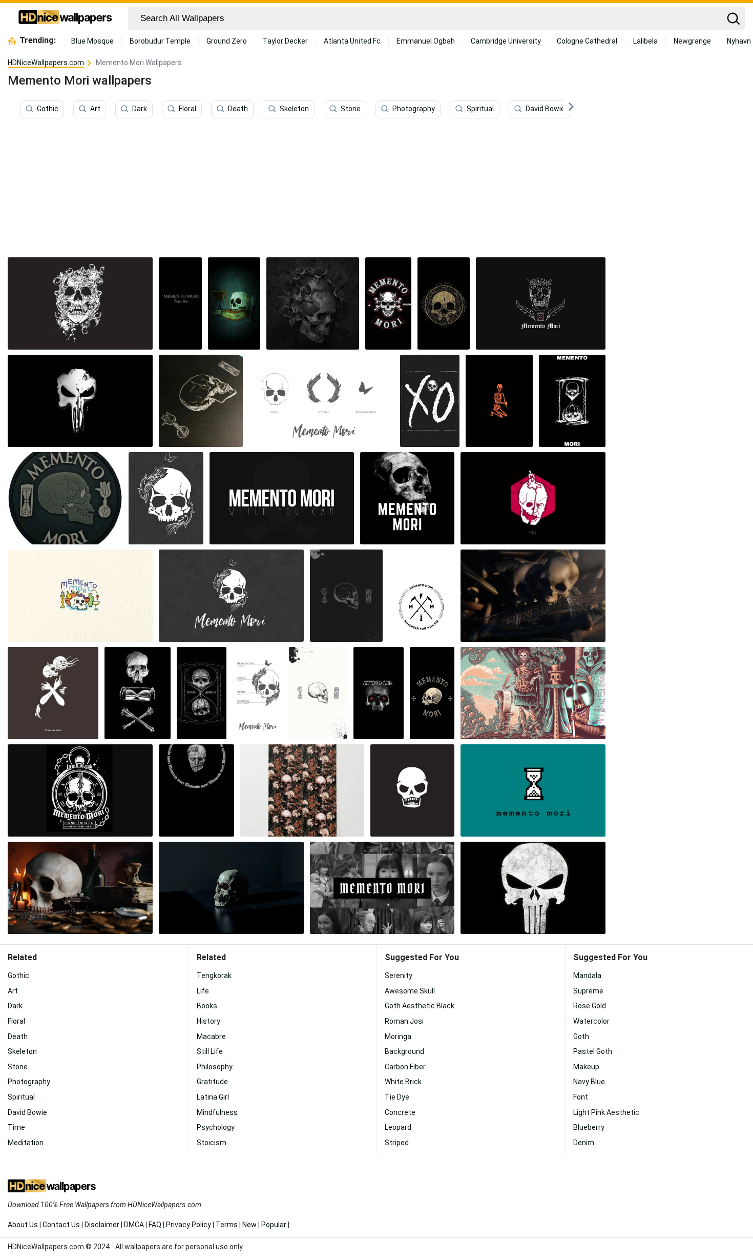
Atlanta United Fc (352, 41)
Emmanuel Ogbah (425, 41)
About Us (23, 1225)
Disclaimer (102, 1225)
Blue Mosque (92, 41)
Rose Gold (589, 1006)
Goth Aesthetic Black (419, 1006)
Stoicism (211, 1143)
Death (238, 109)
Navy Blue (589, 1082)
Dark (139, 109)
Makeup (586, 1067)
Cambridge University (506, 41)
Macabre (211, 1036)
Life (203, 991)
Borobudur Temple (160, 41)
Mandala (587, 975)
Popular (273, 1225)
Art (95, 109)
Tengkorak (214, 975)
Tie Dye (397, 1097)
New (249, 1225)
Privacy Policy (188, 1225)
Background (404, 1051)
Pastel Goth (592, 1051)
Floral (187, 109)
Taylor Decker (285, 41)
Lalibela (645, 41)
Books (207, 1006)
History (208, 1021)
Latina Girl (213, 1097)
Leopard (398, 1127)
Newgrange (692, 41)
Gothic (47, 109)
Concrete (400, 1112)
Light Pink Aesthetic (606, 1112)
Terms (227, 1225)
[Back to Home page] (65, 18)
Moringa (398, 1036)
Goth (581, 1036)
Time (16, 1127)
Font (580, 1097)
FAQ (155, 1225)
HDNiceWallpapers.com (46, 62)
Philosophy (215, 1067)
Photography (413, 109)
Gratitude (212, 1082)
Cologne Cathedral (587, 41)
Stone (351, 109)
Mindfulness (217, 1112)
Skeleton (294, 109)
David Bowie (545, 109)
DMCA (134, 1225)
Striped (397, 1143)
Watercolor (591, 1021)
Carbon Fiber (405, 1067)
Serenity (398, 975)
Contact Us (61, 1225)
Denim (583, 1143)
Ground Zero (226, 41)
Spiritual (480, 109)
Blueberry (588, 1127)
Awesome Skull (410, 991)
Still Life (210, 1051)
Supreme (588, 991)
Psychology (216, 1127)
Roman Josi (404, 1021)
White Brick (403, 1082)
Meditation (26, 1143)
